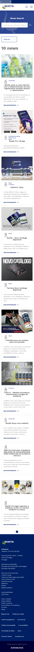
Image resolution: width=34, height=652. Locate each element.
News (3, 609)
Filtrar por (7, 39)
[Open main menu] (31, 7)
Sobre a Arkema (6, 603)
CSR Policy (4, 594)
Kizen (19, 631)
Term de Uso (21, 619)
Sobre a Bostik (6, 599)
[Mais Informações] (17, 81)
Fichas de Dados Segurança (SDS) (12, 577)
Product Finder (6, 575)
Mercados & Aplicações (9, 564)
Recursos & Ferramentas (9, 573)
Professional (6, 1)
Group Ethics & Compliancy (10, 605)
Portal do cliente (6, 636)
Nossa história (6, 601)
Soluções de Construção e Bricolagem (14, 566)
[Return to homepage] (9, 7)
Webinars (4, 583)
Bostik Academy (6, 588)
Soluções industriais (8, 568)
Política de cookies (18, 614)
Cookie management (7, 619)
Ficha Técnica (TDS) (8, 579)
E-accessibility (23, 625)
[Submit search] (30, 25)
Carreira (4, 607)
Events (3, 585)
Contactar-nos (19, 636)
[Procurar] (27, 7)
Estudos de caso (6, 581)
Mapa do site (5, 614)
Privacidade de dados (8, 631)
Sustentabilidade (7, 592)
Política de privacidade (8, 625)
